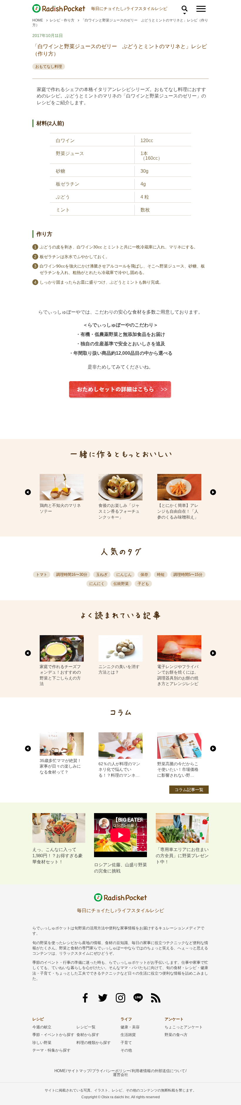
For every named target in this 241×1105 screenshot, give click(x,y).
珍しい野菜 (41, 1042)
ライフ (126, 1019)
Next (213, 492)
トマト (41, 574)
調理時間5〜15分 (187, 574)
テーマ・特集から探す (51, 1050)
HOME (37, 20)
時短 (161, 574)
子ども (143, 583)
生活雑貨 (128, 1034)
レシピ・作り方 (62, 20)
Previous (28, 492)
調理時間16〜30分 (71, 574)
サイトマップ (79, 1071)
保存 (144, 574)
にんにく (97, 583)
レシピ (38, 1019)
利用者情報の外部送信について (158, 1071)
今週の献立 (41, 1027)
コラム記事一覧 (189, 789)
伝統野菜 (121, 583)
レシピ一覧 (86, 1027)
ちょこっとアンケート (184, 1027)
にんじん (124, 574)
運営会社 (120, 1074)
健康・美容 (130, 1027)
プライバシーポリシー (111, 1071)
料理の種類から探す (93, 1042)
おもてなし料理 (48, 66)
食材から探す (87, 1034)
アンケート (174, 1019)
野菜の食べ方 (176, 1034)
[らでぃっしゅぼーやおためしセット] (120, 402)
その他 (126, 1050)
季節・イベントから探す (53, 1034)
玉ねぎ (102, 574)
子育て (126, 1042)
